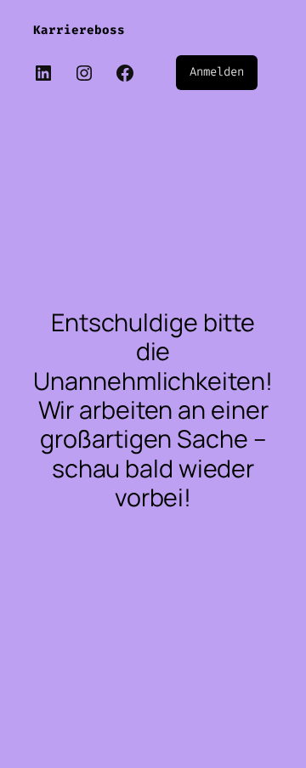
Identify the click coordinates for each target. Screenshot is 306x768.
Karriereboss (79, 30)
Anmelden (216, 72)
